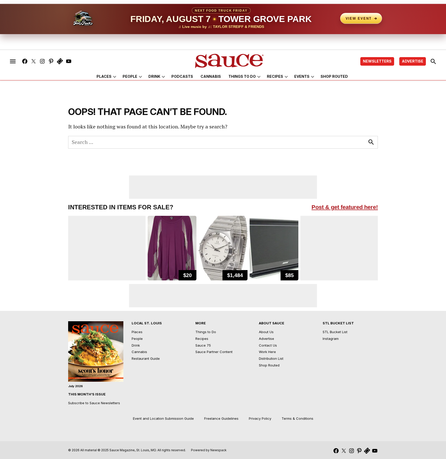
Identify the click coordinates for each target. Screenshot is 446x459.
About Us (266, 332)
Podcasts (182, 76)
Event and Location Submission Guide (163, 418)
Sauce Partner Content (214, 352)
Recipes (275, 76)
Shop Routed (334, 76)
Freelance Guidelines (221, 418)
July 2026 (75, 386)
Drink (154, 76)
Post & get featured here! (345, 207)
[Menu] (13, 61)
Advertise (412, 61)
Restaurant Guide (146, 358)
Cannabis (211, 76)
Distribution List (271, 358)
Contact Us (268, 345)
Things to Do (242, 76)
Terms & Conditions (297, 418)
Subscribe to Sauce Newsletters (94, 403)
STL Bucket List (335, 332)
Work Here (267, 352)
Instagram (331, 338)
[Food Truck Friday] (83, 18)
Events (301, 76)
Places (104, 76)
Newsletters (377, 61)
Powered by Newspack (209, 450)
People (130, 76)
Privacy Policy (260, 418)
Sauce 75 (203, 345)
